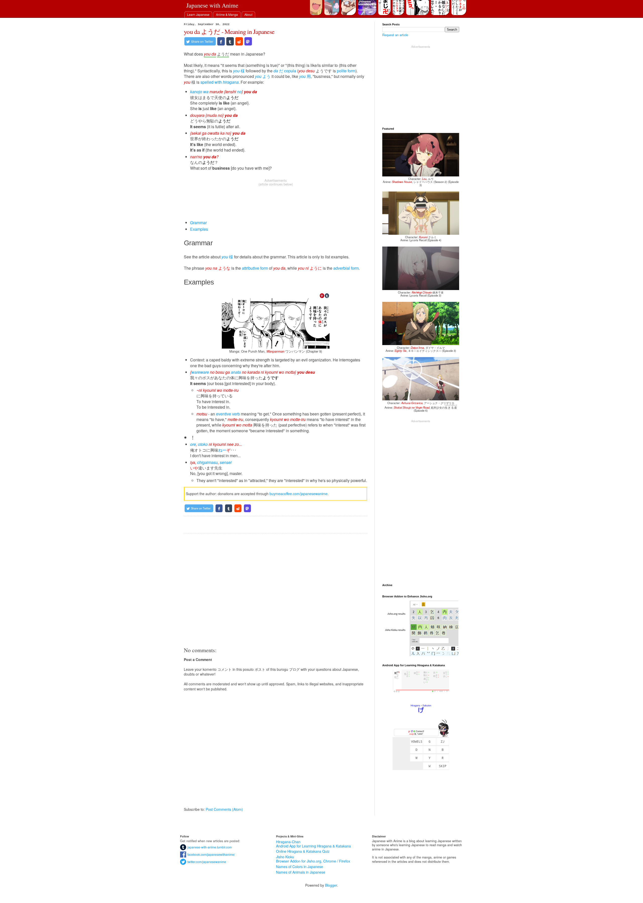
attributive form (255, 268)
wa (205, 91)
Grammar (198, 222)
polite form (346, 71)
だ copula (285, 71)
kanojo (196, 91)
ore (193, 444)
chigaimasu (207, 462)
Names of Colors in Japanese (299, 866)
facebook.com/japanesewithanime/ (210, 854)
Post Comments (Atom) (224, 809)
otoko (203, 444)
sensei (226, 462)
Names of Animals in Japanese (300, 872)
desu (310, 71)
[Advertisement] (275, 198)
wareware (200, 372)
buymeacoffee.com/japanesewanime (299, 493)
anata (236, 372)
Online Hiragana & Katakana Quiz (303, 851)
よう (263, 76)
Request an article (395, 35)
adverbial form (346, 268)
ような (217, 268)
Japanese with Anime (212, 5)
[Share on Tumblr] (230, 41)
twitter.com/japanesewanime (206, 862)
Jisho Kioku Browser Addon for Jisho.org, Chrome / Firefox (313, 859)
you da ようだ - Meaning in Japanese (229, 31)
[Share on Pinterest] (322, 295)
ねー (222, 450)
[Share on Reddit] (239, 41)
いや (194, 468)
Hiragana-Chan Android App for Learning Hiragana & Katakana (313, 843)
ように (310, 268)
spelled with (219, 82)
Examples (199, 229)
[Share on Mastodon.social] (248, 41)
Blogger (331, 885)
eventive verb (228, 414)
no (239, 91)
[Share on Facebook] (221, 41)
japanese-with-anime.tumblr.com (209, 847)
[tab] (198, 14)
